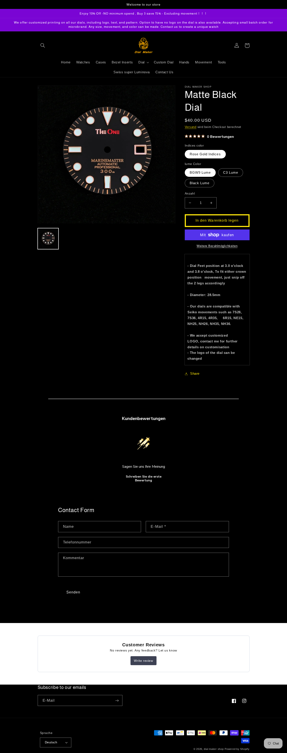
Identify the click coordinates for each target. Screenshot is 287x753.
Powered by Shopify (237, 749)
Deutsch (51, 742)
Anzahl (190, 193)
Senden (73, 592)
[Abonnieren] (117, 700)
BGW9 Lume (200, 172)
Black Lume (200, 183)
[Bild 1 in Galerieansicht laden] (48, 238)
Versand (190, 127)
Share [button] (195, 373)
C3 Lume (230, 172)
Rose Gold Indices (205, 154)
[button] (43, 45)
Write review (143, 660)
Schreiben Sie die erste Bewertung (143, 478)
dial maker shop (214, 749)
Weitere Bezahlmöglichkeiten (217, 246)
